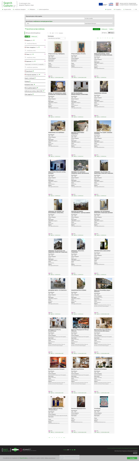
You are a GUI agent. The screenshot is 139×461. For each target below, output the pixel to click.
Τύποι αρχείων (28, 94)
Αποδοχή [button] (132, 458)
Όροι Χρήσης (124, 448)
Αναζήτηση (96, 29)
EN (136, 9)
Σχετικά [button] (109, 9)
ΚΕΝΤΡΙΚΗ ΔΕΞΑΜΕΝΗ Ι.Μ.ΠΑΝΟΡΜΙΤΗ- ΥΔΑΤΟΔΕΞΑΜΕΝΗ (80, 212)
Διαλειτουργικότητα (44, 9)
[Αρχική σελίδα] (17, 4)
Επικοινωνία (128, 9)
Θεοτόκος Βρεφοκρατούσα (78, 408)
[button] (34, 29)
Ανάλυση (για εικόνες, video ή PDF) (34, 91)
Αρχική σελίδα (7, 9)
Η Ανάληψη (97, 408)
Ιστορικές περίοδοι (32, 74)
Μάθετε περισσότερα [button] (50, 458)
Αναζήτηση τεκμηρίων (20, 9)
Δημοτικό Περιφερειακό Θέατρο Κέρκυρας (80, 330)
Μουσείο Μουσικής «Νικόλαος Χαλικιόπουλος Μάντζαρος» (102, 330)
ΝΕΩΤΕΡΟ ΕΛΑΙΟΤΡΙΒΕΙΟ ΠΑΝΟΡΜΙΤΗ (77, 133)
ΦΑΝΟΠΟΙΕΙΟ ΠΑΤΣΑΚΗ (100, 93)
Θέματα (29, 40)
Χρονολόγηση (29, 21)
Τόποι (29, 54)
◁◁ (97, 38)
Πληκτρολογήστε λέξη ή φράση (34, 16)
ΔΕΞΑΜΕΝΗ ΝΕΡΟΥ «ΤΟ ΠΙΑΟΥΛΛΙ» (57, 290)
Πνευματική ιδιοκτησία (133, 448)
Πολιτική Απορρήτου (118, 448)
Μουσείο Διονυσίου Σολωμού (56, 369)
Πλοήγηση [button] (31, 9)
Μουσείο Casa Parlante (77, 369)
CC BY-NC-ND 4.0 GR (59, 77)
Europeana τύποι (29, 84)
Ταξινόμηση (51, 36)
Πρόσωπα (30, 61)
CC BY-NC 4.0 (103, 77)
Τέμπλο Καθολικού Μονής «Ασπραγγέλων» (55, 409)
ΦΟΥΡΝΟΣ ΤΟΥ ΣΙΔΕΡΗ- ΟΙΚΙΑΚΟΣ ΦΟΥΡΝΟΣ (103, 133)
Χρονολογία (29, 71)
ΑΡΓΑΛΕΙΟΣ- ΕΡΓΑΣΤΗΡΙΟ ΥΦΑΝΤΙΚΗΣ (77, 251)
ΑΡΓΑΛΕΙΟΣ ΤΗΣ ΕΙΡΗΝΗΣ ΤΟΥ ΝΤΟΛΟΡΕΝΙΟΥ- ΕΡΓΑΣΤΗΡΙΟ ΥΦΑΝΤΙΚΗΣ (56, 213)
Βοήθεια (111, 29)
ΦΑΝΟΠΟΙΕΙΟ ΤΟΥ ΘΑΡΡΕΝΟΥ (56, 132)
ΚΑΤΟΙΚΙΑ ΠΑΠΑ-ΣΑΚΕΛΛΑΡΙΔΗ (102, 251)
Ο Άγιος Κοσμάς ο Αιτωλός (78, 53)
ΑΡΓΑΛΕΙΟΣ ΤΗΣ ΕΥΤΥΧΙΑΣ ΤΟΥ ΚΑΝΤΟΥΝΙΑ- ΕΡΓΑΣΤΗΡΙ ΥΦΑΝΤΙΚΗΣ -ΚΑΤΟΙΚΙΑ (104, 173)
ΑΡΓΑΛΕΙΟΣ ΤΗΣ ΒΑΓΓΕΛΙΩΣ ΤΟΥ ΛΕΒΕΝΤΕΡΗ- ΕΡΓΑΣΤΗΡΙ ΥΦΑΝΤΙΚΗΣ (57, 251)
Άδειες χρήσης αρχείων (31, 88)
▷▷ (112, 38)
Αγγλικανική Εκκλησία (100, 369)
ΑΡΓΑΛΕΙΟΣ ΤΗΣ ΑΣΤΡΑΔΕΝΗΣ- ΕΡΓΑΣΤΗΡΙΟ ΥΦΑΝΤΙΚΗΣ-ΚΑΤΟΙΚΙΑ (103, 212)
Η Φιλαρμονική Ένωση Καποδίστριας (54, 330)
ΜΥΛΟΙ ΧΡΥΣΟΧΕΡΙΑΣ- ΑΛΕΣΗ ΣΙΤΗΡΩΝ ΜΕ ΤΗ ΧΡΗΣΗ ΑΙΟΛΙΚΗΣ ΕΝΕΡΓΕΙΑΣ (103, 55)
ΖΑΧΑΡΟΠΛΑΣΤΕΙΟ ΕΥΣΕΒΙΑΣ (78, 290)
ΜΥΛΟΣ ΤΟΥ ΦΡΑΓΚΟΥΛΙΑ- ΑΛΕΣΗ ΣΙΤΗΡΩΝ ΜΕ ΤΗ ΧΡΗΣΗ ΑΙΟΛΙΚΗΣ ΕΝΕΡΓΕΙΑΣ (57, 94)
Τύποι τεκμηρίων (32, 47)
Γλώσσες (27, 81)
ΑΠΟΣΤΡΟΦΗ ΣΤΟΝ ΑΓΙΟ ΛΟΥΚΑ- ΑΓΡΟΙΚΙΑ (57, 172)
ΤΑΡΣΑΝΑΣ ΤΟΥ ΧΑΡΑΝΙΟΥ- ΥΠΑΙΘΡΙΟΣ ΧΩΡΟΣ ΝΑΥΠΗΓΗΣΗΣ (80, 172)
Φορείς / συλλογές (29, 78)
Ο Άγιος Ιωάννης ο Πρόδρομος (56, 53)
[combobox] (98, 18)
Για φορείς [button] (118, 9)
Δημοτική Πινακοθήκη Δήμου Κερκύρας (102, 290)
